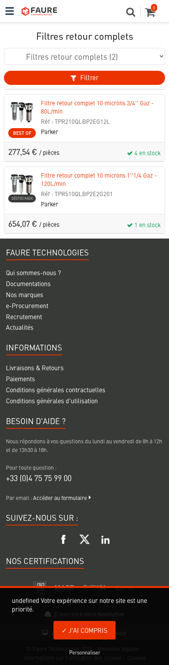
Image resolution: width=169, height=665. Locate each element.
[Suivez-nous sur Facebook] (64, 538)
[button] (133, 14)
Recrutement (24, 316)
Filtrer (89, 77)
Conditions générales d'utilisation (52, 400)
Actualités (19, 327)
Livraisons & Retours (35, 367)
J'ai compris (87, 630)
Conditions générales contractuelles (55, 389)
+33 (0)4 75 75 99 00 (39, 477)
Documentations (28, 283)
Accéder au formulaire (60, 498)
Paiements (20, 378)
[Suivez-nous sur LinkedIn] (105, 538)
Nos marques (24, 294)
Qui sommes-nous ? (33, 272)
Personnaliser (84, 652)
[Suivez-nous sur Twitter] (84, 538)
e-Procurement (27, 305)
